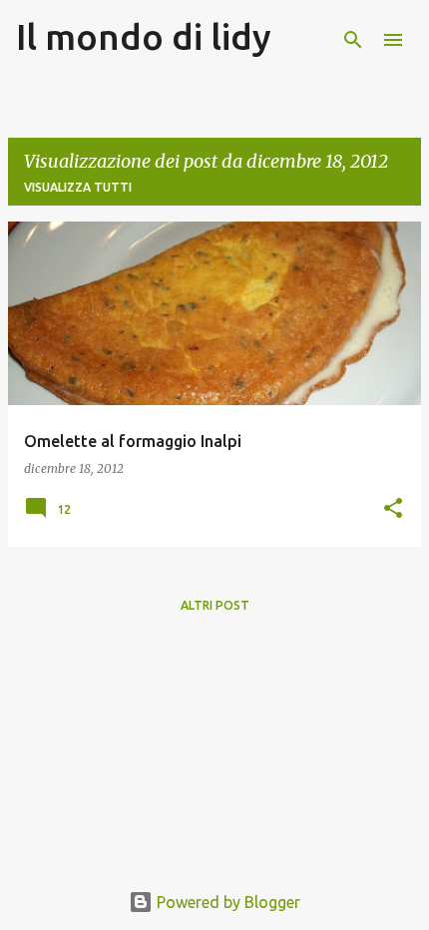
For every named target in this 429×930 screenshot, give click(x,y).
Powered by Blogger (226, 902)
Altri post (215, 605)
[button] (393, 509)
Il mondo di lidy (143, 36)
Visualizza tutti (78, 187)
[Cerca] (353, 40)
